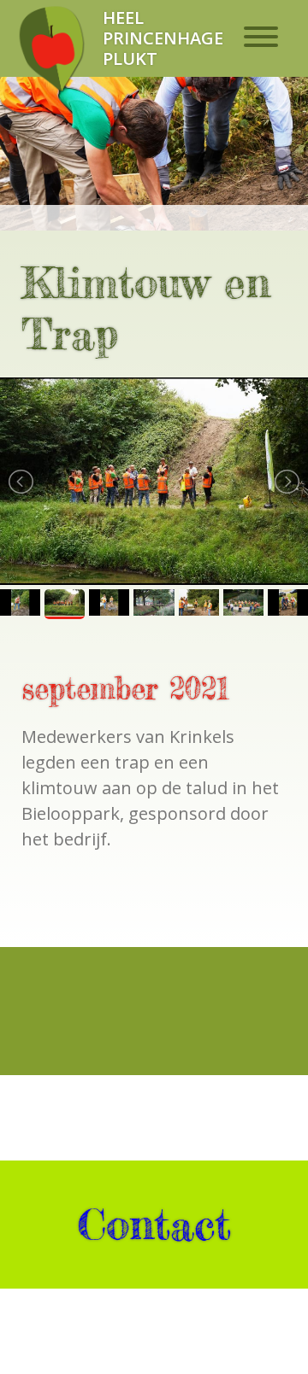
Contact (154, 1224)
